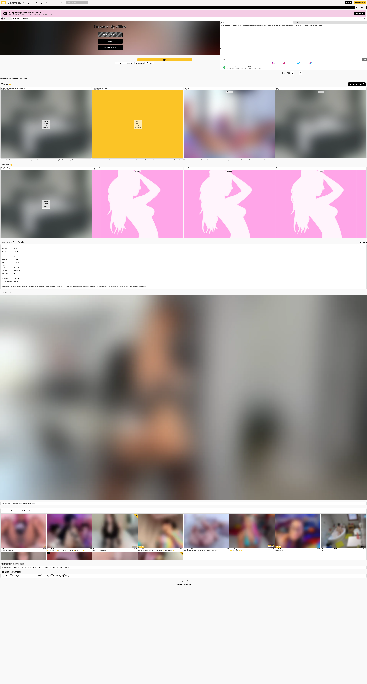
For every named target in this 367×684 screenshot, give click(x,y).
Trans (3, 265)
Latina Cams (21, 503)
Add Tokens (169, 57)
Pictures (24, 19)
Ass (28, 567)
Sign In (348, 3)
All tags (67, 576)
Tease (57, 567)
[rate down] (300, 73)
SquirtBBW (38, 576)
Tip (164, 60)
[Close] (365, 19)
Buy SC (150, 63)
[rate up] (292, 73)
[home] (13, 3)
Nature (67, 567)
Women (16, 259)
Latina (36, 567)
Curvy (15, 273)
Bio (13, 19)
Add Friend (141, 63)
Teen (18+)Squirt (58, 576)
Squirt (62, 567)
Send (364, 59)
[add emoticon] (360, 59)
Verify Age (359, 13)
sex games (52, 3)
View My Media (110, 47)
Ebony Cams (31, 503)
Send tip (110, 41)
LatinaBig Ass (16, 576)
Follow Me (363, 242)
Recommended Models (10, 511)
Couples (16, 262)
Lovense (45, 567)
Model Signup (360, 7)
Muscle (4, 276)
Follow (120, 63)
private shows (35, 3)
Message (130, 63)
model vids (61, 3)
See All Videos (357, 84)
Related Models (28, 511)
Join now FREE (360, 3)
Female (16, 251)
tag (28, 3)
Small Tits (16, 278)
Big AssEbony (6, 576)
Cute (11, 567)
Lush (53, 567)
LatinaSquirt (47, 576)
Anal (50, 567)
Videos (17, 19)
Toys (40, 567)
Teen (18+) (17, 567)
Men (3, 262)
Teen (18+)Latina (27, 576)
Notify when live (110, 35)
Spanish (16, 257)
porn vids (44, 3)
